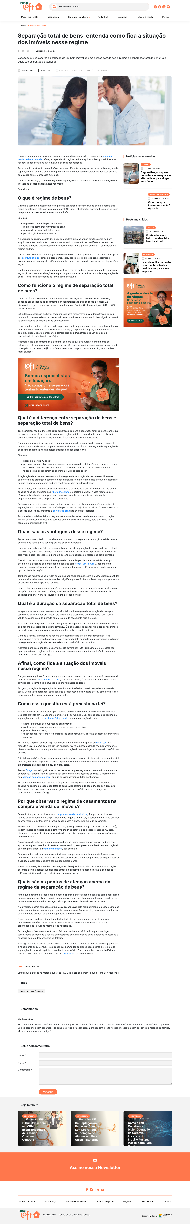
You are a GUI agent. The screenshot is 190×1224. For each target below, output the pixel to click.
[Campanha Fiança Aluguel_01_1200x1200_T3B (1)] (148, 302)
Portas (165, 17)
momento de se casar (49, 679)
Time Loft (34, 966)
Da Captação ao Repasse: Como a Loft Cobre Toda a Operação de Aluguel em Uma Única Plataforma (87, 1131)
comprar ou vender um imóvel (71, 814)
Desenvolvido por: (150, 1216)
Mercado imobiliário (78, 17)
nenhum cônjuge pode (56, 718)
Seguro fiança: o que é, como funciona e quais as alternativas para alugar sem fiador (156, 177)
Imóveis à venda (144, 17)
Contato (167, 1201)
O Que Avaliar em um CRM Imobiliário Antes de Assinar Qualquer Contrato (34, 1131)
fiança (29, 770)
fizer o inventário (61, 491)
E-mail (22, 1063)
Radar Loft (103, 17)
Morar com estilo (30, 17)
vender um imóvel (84, 563)
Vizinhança (53, 17)
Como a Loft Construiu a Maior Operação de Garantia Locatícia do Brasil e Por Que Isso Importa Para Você (140, 1134)
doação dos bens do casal (37, 777)
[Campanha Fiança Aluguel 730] (68, 384)
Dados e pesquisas (104, 1201)
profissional (69, 953)
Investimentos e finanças (31, 991)
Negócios (123, 17)
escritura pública (31, 257)
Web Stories (148, 1201)
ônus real (101, 742)
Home (23, 25)
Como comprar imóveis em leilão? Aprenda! (159, 205)
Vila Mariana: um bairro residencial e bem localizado (157, 238)
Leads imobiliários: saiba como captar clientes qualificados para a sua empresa (156, 267)
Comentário (25, 1069)
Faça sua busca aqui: (69, 7)
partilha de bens (61, 510)
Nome (22, 1055)
